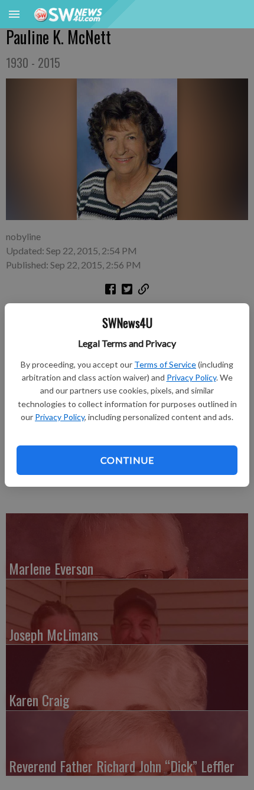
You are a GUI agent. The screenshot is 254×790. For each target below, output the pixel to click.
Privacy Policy (191, 377)
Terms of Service (165, 364)
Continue (127, 460)
